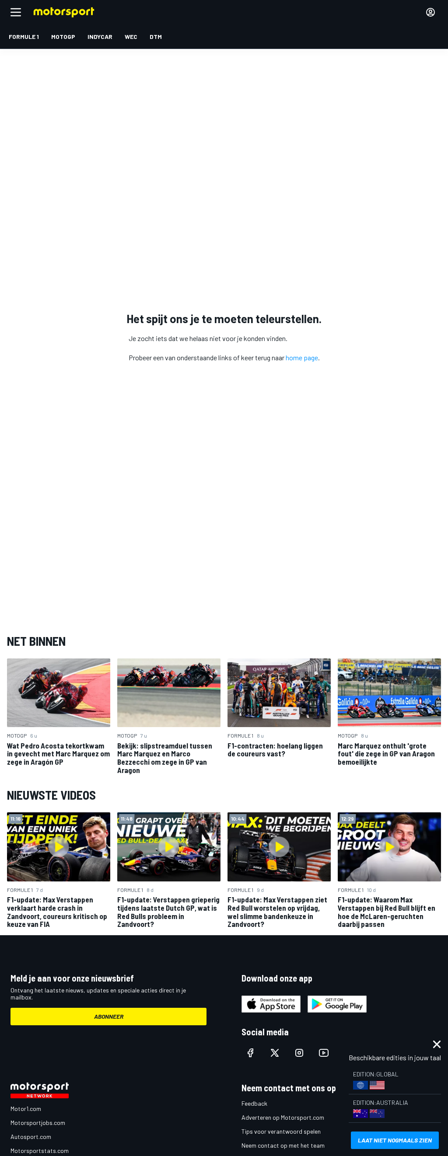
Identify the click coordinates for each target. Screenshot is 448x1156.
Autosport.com (30, 1136)
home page (302, 357)
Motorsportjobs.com (37, 1122)
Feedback (254, 1103)
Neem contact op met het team (283, 1145)
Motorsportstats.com (39, 1150)
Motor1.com (25, 1108)
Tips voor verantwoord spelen (281, 1131)
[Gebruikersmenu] (430, 12)
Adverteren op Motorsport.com (283, 1117)
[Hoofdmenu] (16, 12)
